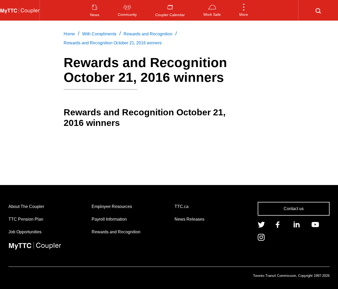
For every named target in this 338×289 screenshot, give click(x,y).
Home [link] (69, 34)
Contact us (294, 208)
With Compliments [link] (99, 34)
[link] (261, 224)
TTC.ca (182, 206)
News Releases (189, 219)
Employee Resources (112, 206)
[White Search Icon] (318, 10)
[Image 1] (20, 10)
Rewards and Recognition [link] (148, 34)
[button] (243, 10)
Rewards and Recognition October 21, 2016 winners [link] (113, 43)
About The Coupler (26, 206)
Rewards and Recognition (116, 232)
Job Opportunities (24, 232)
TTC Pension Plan (25, 219)
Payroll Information (109, 219)
